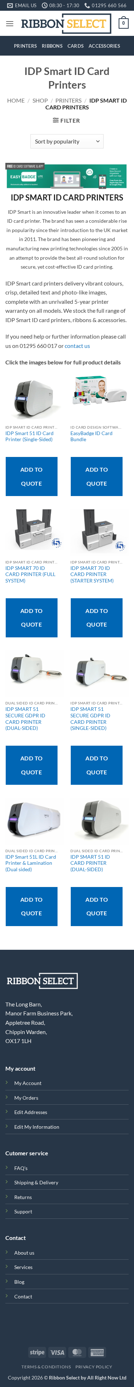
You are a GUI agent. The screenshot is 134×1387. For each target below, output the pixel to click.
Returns (23, 1197)
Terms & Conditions (46, 1366)
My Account (27, 1083)
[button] (9, 23)
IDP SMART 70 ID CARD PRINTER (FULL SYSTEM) (30, 574)
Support (23, 1211)
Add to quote (31, 476)
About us (24, 1253)
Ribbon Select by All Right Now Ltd (87, 1377)
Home (16, 100)
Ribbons (52, 46)
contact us (77, 345)
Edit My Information (36, 1127)
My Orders (26, 1098)
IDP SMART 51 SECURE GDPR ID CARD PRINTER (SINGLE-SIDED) (90, 718)
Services (23, 1267)
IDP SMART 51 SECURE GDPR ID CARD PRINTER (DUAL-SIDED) (25, 718)
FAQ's (21, 1168)
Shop (40, 100)
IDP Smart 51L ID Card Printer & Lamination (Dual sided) (30, 863)
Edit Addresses (30, 1112)
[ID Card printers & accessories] (66, 23)
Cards (76, 46)
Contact (23, 1296)
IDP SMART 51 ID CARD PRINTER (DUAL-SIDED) (90, 863)
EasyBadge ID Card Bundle (91, 436)
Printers (25, 46)
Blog (19, 1282)
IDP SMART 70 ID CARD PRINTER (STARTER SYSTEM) (92, 574)
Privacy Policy (94, 1366)
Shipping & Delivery (36, 1182)
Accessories (104, 46)
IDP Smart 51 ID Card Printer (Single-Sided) (29, 436)
